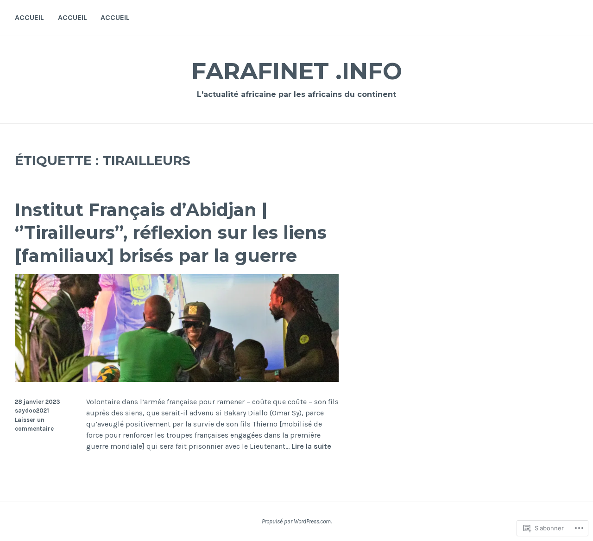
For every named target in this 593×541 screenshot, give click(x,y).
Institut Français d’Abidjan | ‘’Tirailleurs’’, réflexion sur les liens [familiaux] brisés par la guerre (171, 233)
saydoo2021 (32, 410)
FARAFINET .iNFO (296, 71)
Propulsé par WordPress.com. (297, 521)
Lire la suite (311, 447)
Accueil (29, 17)
